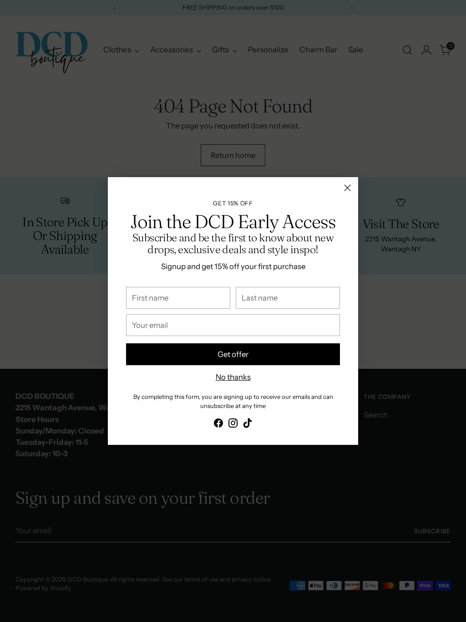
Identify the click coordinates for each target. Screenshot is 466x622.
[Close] (347, 188)
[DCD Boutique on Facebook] (218, 425)
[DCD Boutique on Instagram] (233, 425)
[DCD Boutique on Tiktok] (247, 425)
